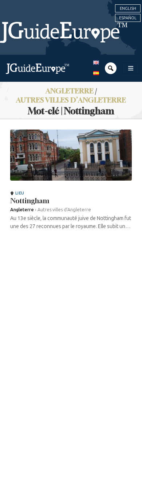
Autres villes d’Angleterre (71, 100)
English (128, 8)
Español (128, 17)
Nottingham (29, 201)
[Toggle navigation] (130, 68)
